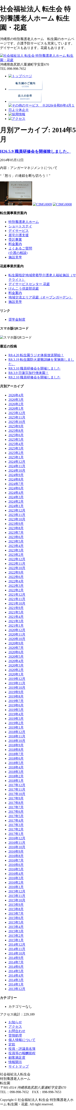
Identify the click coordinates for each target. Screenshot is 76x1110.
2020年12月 (16, 630)
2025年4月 (16, 444)
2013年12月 (16, 989)
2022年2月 (16, 590)
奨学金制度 (16, 319)
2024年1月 (16, 506)
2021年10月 (16, 603)
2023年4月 (16, 546)
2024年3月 (16, 497)
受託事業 (15, 239)
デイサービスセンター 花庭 (29, 284)
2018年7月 (16, 754)
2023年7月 (16, 532)
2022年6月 (16, 577)
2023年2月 (16, 554)
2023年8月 (16, 528)
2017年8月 (16, 803)
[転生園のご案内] (25, 89)
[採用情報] (16, 114)
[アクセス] (16, 118)
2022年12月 (16, 559)
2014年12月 (16, 944)
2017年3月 (16, 825)
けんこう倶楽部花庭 (23, 288)
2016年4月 (16, 873)
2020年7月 (16, 648)
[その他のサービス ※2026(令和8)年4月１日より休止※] (42, 110)
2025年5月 (16, 439)
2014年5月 (16, 971)
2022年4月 (16, 581)
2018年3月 (16, 772)
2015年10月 (16, 900)
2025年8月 (16, 430)
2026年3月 (16, 399)
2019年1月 (16, 727)
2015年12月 (16, 891)
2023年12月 (16, 510)
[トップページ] (20, 76)
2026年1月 (16, 408)
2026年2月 (16, 404)
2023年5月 (16, 541)
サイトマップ (18, 1066)
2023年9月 (16, 523)
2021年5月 (16, 612)
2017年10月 (16, 794)
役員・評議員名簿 (21, 1049)
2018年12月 (16, 732)
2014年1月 (16, 984)
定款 (11, 1044)
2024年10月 (16, 470)
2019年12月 (16, 679)
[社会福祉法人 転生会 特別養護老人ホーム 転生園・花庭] (38, 60)
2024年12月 (16, 461)
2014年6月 (16, 966)
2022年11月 (16, 563)
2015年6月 (16, 918)
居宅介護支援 (18, 235)
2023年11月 (16, 515)
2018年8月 (16, 749)
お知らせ (15, 1022)
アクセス (15, 1026)
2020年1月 (16, 674)
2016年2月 (16, 882)
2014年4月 (16, 975)
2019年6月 (16, 705)
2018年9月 (16, 745)
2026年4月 (16, 395)
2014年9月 (16, 958)
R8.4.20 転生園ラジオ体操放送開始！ (36, 355)
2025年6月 (16, 435)
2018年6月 (16, 758)
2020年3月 (16, 665)
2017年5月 (16, 816)
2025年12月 (16, 413)
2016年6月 (16, 865)
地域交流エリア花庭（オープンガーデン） (40, 297)
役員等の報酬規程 (21, 1053)
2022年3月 (16, 585)
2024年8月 (16, 479)
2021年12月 (16, 594)
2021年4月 (16, 616)
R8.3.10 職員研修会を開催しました (34, 368)
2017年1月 (16, 834)
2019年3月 (16, 718)
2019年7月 (16, 701)
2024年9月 (16, 475)
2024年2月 (16, 501)
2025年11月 (16, 417)
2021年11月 (16, 599)
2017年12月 (16, 785)
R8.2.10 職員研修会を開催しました (34, 377)
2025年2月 (16, 453)
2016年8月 (16, 856)
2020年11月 (16, 634)
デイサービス (18, 230)
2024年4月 (16, 492)
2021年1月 (16, 625)
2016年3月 (16, 878)
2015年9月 (16, 904)
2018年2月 (16, 776)
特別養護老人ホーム (23, 222)
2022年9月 (16, 572)
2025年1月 (16, 457)
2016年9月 (16, 851)
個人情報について (21, 1040)
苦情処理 (15, 1035)
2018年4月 (16, 767)
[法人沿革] (24, 101)
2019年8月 (16, 696)
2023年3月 (16, 550)
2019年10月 (16, 687)
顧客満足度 (16, 1057)
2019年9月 (16, 692)
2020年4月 (16, 661)
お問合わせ (16, 1031)
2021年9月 (16, 608)
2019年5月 (16, 710)
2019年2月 (16, 723)
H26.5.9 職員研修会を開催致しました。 (35, 151)
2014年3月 (16, 980)
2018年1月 (16, 780)
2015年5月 (16, 922)
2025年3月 (16, 448)
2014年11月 (16, 949)
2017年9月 (16, 798)
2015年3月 (16, 931)
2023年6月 (16, 537)
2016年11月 (16, 842)
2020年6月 (16, 652)
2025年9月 (16, 426)
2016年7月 (16, 860)
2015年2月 (16, 935)
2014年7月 (16, 962)
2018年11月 (16, 736)
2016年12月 (16, 838)
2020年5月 (16, 656)
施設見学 (15, 257)
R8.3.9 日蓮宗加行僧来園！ (28, 373)
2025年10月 (16, 422)
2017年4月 (16, 820)
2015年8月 (16, 909)
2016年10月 (16, 847)
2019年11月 (16, 683)
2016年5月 (16, 869)
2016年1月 (16, 887)
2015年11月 (16, 896)
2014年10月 (16, 953)
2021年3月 (16, 621)
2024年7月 (16, 484)
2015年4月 (16, 927)
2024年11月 (16, 466)
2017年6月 (16, 811)
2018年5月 (16, 763)
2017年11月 (16, 789)
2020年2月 (16, 670)
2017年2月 (16, 829)
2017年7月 (16, 807)
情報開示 (15, 1062)
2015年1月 (16, 940)
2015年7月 (16, 913)
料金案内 (15, 244)
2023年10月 (16, 519)
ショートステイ (20, 226)
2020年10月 (16, 639)
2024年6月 (16, 488)
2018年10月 (16, 741)
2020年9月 (16, 643)
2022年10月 (16, 568)
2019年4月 (16, 714)
